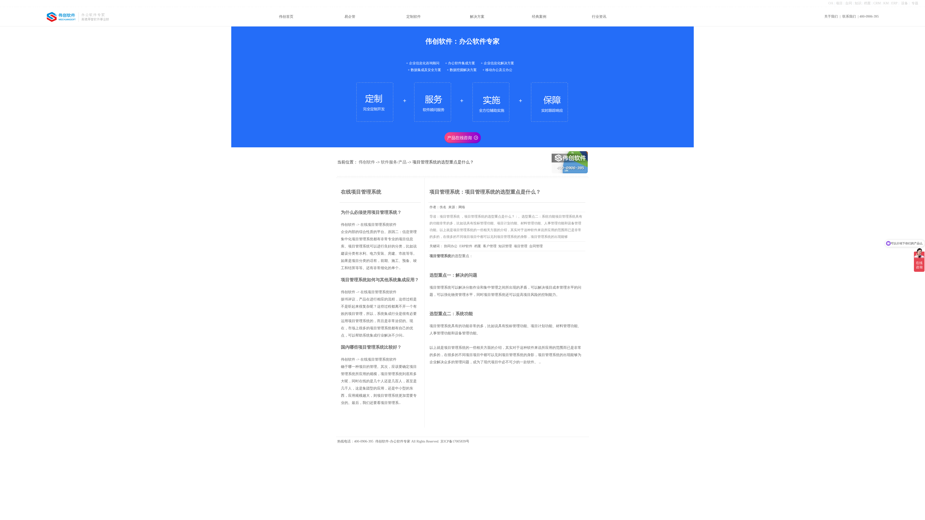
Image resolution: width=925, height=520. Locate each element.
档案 (867, 3)
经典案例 (539, 17)
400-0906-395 (869, 16)
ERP (894, 3)
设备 (904, 3)
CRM (877, 3)
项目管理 (520, 246)
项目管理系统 (440, 256)
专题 (915, 3)
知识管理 (505, 246)
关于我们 (831, 16)
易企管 (349, 17)
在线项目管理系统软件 (378, 225)
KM (886, 3)
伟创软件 (367, 162)
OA (830, 3)
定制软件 (413, 17)
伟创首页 (286, 17)
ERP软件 (465, 246)
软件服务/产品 (394, 162)
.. (540, 362)
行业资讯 (599, 17)
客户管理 (489, 246)
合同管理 (536, 246)
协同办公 (450, 246)
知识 (858, 3)
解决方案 (477, 17)
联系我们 (849, 16)
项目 (839, 3)
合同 (848, 3)
